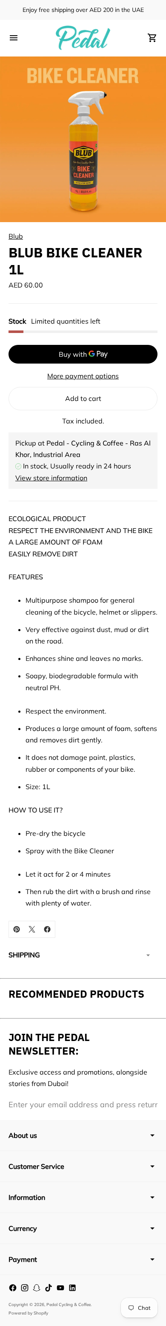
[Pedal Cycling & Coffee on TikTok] (48, 1288)
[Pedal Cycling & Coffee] (83, 38)
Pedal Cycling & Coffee (68, 1304)
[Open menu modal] (13, 37)
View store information (51, 478)
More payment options (83, 376)
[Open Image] (83, 139)
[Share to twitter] (32, 929)
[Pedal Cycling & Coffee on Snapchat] (36, 1288)
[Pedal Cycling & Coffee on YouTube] (60, 1288)
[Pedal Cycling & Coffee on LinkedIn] (72, 1288)
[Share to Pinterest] (16, 929)
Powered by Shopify (28, 1313)
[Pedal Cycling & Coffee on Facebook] (13, 1288)
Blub (16, 236)
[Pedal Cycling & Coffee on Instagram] (24, 1288)
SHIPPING (24, 955)
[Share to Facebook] (47, 929)
